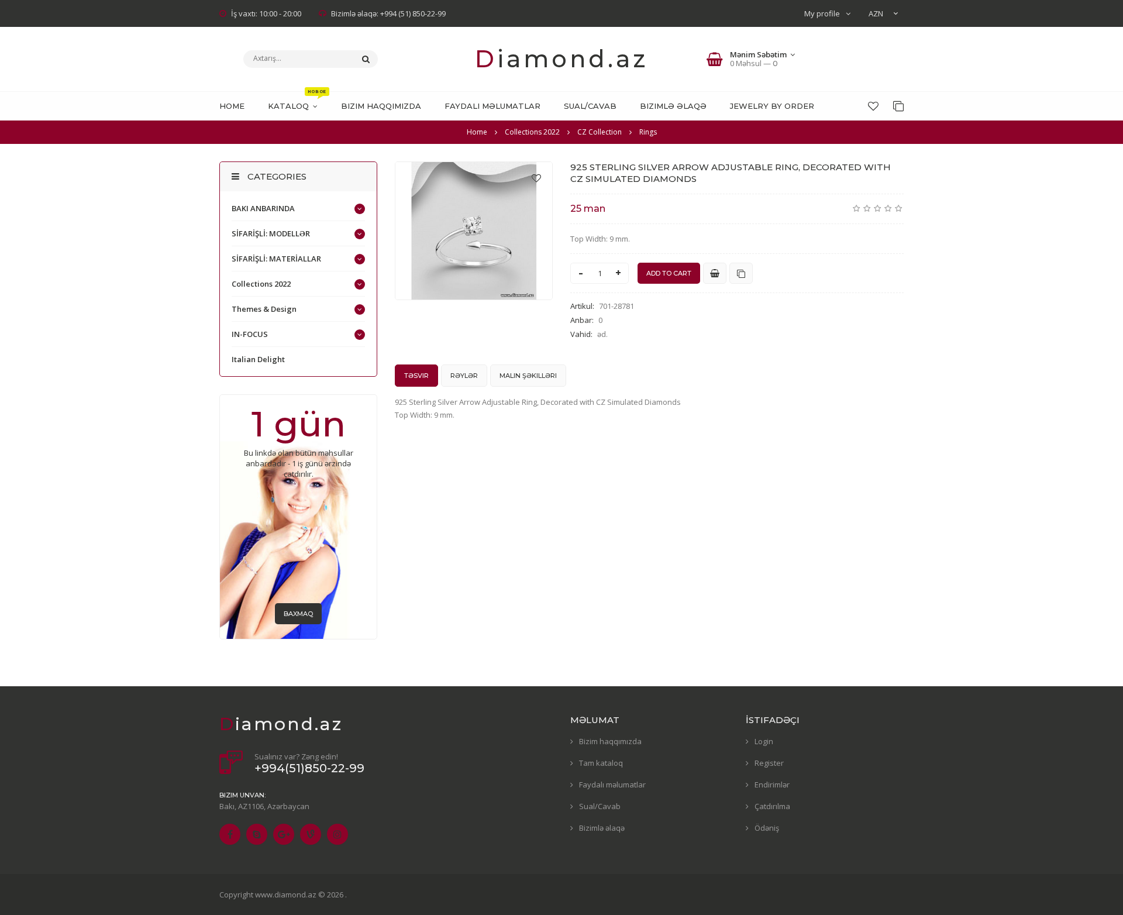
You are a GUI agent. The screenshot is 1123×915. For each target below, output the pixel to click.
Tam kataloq (601, 763)
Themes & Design (264, 309)
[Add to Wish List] (536, 178)
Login (764, 741)
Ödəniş (767, 828)
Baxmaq (298, 614)
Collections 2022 (261, 283)
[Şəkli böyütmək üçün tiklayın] (474, 230)
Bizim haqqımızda (610, 741)
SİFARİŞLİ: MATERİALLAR (276, 258)
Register (769, 763)
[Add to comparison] (741, 273)
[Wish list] (873, 106)
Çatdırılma (772, 806)
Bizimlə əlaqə (602, 828)
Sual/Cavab (600, 806)
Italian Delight (258, 359)
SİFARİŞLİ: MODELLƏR (271, 233)
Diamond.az (561, 58)
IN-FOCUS (250, 334)
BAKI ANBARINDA (263, 208)
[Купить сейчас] (714, 273)
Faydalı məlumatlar (612, 784)
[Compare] (898, 106)
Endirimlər (772, 784)
